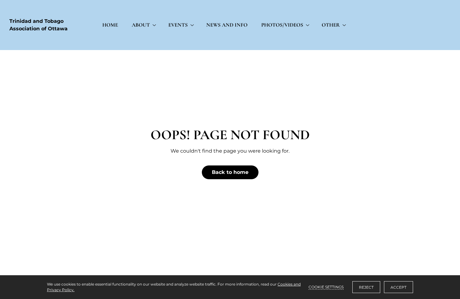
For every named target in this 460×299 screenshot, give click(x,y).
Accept (398, 287)
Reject (366, 287)
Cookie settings (326, 287)
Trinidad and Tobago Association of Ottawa (38, 25)
